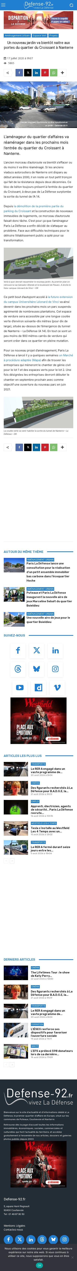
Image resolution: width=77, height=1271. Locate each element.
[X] (28, 72)
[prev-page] (6, 860)
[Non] (72, 1257)
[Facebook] (19, 72)
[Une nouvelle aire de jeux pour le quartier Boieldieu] (14, 619)
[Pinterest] (45, 72)
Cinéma (35, 783)
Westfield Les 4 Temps (43, 823)
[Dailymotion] (38, 688)
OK (39, 1265)
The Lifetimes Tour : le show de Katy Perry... (50, 974)
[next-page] (12, 860)
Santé (34, 1046)
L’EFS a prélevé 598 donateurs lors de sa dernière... (52, 1052)
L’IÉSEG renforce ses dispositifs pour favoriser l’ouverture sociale (49, 1032)
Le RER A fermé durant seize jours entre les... (50, 848)
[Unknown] (38, 20)
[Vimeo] (57, 688)
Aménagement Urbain (17, 35)
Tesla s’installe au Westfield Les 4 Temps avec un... (50, 829)
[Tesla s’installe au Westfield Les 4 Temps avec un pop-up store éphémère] (16, 828)
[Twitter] (36, 650)
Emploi (35, 801)
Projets (54, 35)
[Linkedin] (36, 72)
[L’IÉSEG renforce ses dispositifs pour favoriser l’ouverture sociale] (16, 1030)
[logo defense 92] (38, 5)
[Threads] (17, 669)
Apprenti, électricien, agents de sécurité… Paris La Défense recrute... (52, 810)
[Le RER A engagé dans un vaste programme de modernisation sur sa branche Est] (16, 769)
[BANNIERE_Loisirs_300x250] (38, 720)
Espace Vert (39, 35)
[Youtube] (19, 688)
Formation (37, 1024)
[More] (62, 72)
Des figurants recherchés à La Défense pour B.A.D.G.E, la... (52, 789)
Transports (38, 764)
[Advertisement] (38, 495)
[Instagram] (55, 669)
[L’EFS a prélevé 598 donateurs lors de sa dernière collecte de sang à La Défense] (16, 1051)
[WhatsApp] (53, 72)
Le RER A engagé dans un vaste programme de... (48, 770)
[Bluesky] (36, 669)
